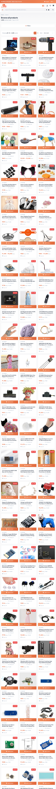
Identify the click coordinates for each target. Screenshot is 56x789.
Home (2, 14)
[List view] (37, 33)
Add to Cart (10, 52)
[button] (44, 6)
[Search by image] (49, 9)
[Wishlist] (50, 5)
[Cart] (53, 5)
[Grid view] (35, 33)
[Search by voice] (46, 9)
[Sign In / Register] (47, 5)
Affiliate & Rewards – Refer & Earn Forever (12, 1)
